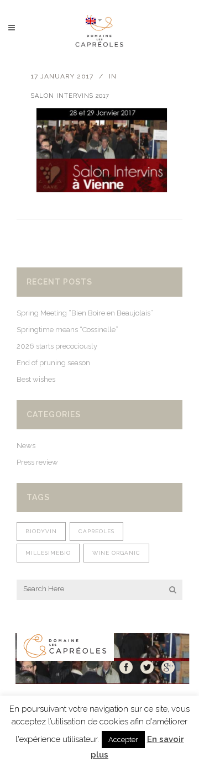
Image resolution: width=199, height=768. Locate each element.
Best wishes (36, 379)
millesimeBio (48, 553)
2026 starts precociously (57, 346)
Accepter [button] (123, 739)
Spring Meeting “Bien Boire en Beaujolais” (85, 313)
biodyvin (41, 531)
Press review (37, 462)
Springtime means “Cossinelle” (67, 329)
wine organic (116, 553)
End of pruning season (53, 363)
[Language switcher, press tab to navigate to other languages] (94, 20)
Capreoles (96, 531)
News (26, 445)
